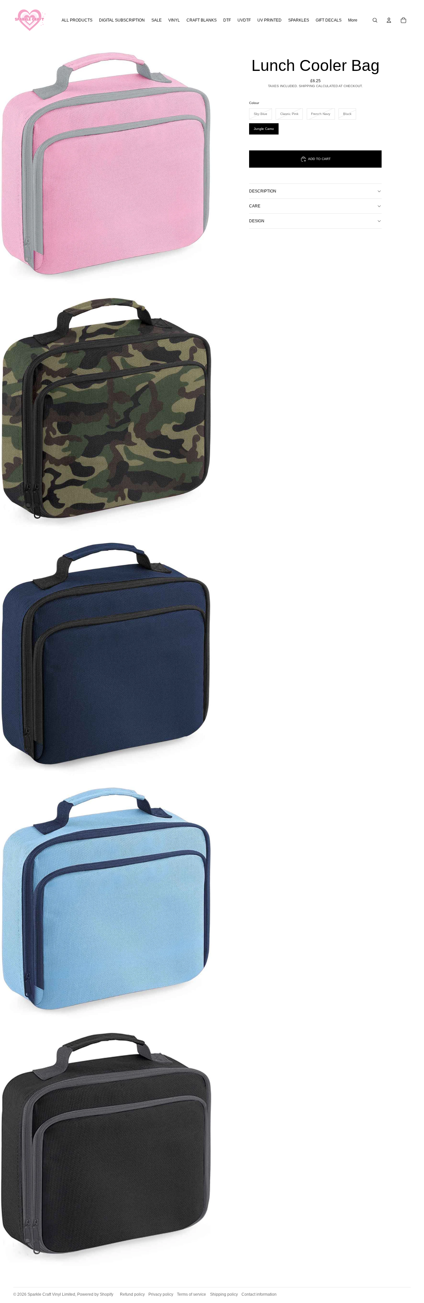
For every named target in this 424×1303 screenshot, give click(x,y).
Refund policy (132, 1294)
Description (262, 191)
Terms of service (191, 1294)
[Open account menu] (389, 20)
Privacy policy (160, 1294)
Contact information (259, 1294)
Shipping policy (224, 1294)
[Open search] (375, 20)
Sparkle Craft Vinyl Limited (51, 1294)
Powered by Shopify (95, 1294)
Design (256, 221)
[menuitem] (353, 20)
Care (254, 206)
